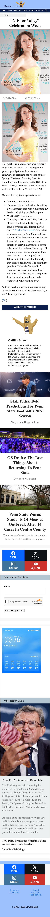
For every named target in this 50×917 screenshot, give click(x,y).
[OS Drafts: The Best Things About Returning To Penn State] (25, 452)
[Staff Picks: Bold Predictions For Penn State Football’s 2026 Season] (25, 395)
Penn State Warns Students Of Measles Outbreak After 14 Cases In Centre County (25, 521)
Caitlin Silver (11, 98)
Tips (25, 10)
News (9, 10)
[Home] (14, 7)
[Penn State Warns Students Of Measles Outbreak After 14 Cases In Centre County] (25, 509)
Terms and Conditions (14, 891)
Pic (4, 300)
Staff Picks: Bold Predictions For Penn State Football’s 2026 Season (25, 408)
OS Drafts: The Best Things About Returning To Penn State (25, 465)
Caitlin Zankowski (24, 230)
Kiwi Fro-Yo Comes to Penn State (22, 780)
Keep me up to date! (14, 610)
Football (39, 10)
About (31, 10)
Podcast (17, 10)
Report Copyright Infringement (35, 892)
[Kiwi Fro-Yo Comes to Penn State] (25, 777)
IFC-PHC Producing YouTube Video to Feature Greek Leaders (24, 842)
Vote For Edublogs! (14, 849)
